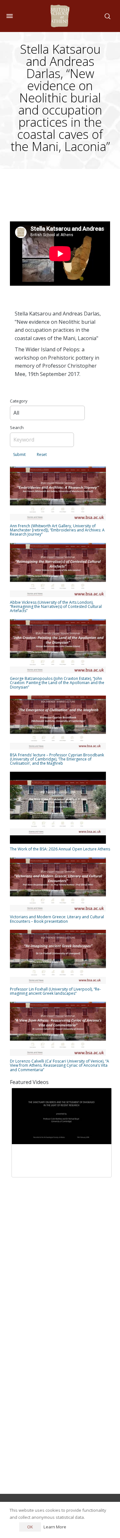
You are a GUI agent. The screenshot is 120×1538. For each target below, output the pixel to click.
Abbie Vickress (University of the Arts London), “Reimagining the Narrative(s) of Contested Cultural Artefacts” (56, 606)
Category (19, 401)
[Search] (106, 16)
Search (17, 427)
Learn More (55, 1527)
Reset (42, 454)
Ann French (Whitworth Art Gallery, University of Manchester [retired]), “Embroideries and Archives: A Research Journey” (57, 530)
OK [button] (30, 1527)
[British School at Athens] (60, 16)
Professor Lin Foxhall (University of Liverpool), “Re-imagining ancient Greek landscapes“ (55, 991)
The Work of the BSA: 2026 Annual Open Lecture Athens (60, 849)
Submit (19, 454)
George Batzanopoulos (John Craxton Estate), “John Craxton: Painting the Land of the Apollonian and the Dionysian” (57, 682)
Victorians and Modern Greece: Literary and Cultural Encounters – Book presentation (57, 919)
